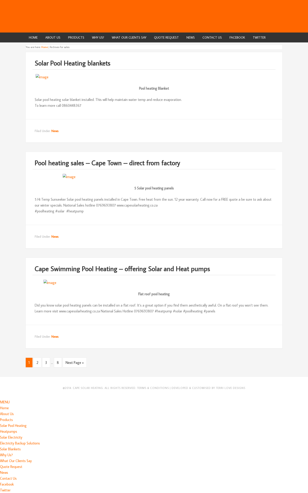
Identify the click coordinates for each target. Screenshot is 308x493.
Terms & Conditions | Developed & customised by (176, 388)
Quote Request (11, 466)
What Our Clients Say (16, 460)
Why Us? (6, 455)
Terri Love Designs (230, 388)
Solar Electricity (11, 437)
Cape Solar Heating (88, 388)
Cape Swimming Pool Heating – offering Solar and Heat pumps (122, 268)
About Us (7, 414)
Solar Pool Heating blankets (72, 62)
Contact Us (8, 478)
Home (4, 408)
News (55, 131)
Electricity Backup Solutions (20, 443)
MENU (5, 402)
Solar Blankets (10, 449)
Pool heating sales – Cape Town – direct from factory (107, 162)
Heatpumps (8, 431)
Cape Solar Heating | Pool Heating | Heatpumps (154, 15)
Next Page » (75, 362)
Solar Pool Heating (13, 425)
